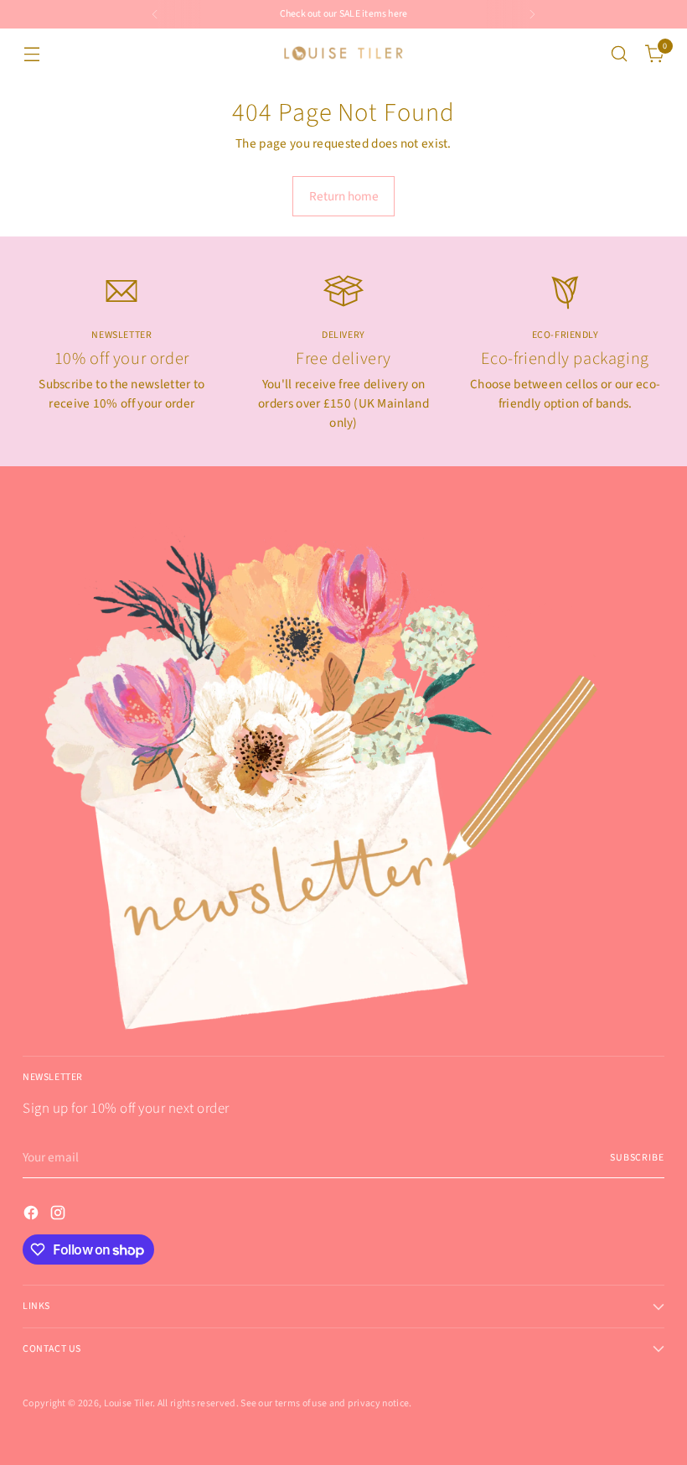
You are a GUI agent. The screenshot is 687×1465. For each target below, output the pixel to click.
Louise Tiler (128, 1403)
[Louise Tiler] (343, 54)
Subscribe (637, 1158)
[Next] (532, 14)
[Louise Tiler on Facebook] (33, 1215)
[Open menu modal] (31, 54)
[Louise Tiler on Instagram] (59, 1215)
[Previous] (155, 14)
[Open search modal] (619, 54)
